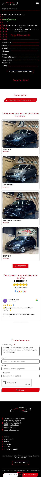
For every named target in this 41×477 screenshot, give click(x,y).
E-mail (4, 365)
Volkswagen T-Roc (12, 220)
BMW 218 (7, 149)
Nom (3, 358)
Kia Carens (8, 185)
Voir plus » (6, 151)
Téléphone (5, 373)
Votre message (7, 345)
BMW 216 (7, 256)
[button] (37, 3)
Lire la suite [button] (7, 317)
